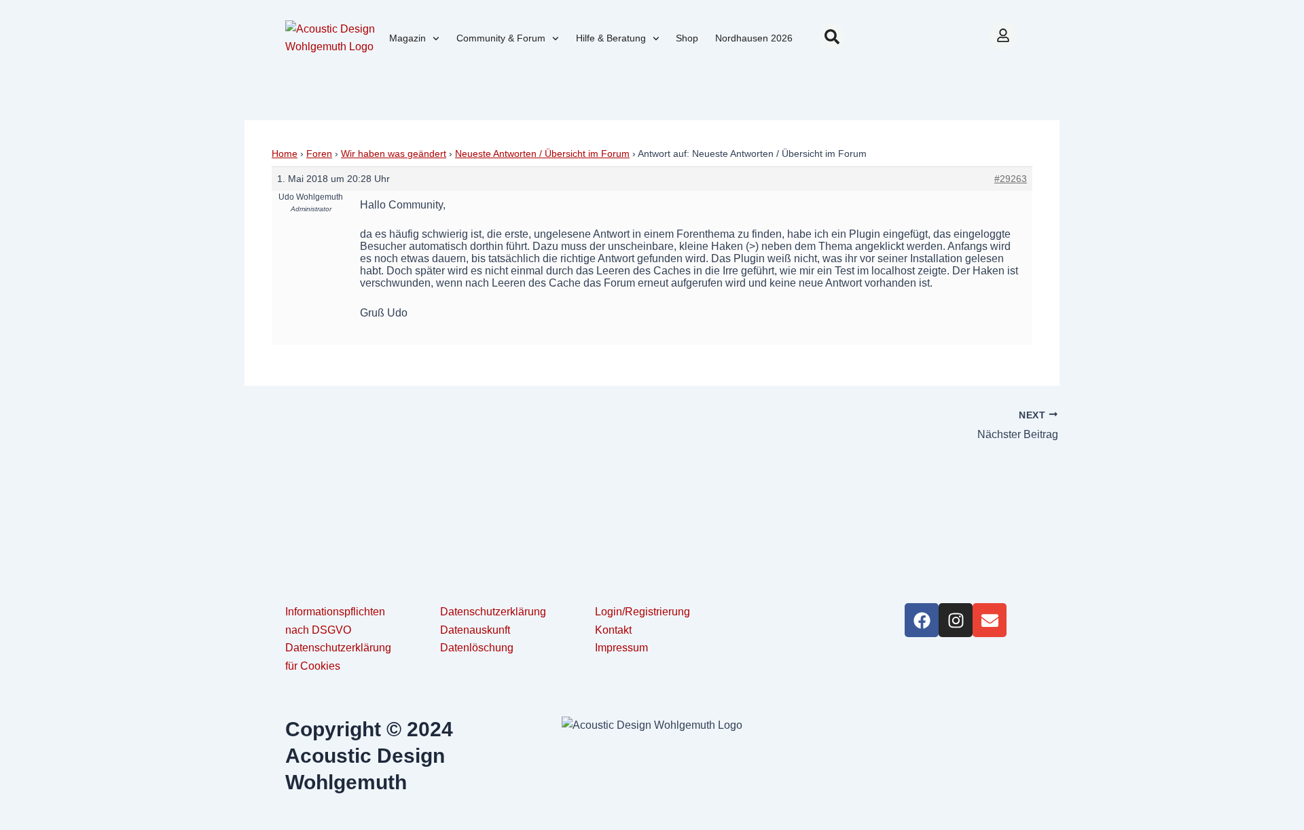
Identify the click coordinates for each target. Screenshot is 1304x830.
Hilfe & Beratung (611, 38)
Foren (319, 153)
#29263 (1010, 178)
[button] (832, 36)
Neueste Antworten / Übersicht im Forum (542, 153)
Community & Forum (500, 38)
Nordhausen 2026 (754, 38)
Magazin (407, 38)
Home (284, 153)
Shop (687, 38)
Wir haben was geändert (393, 153)
